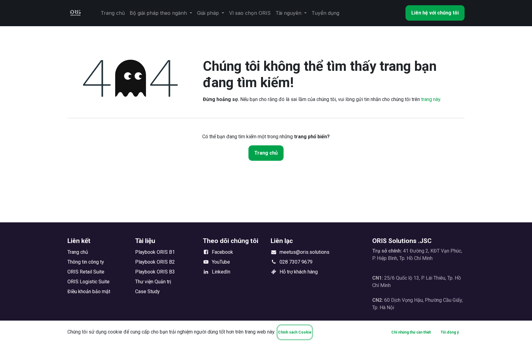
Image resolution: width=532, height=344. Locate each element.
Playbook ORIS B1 (155, 252)
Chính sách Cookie (295, 332)
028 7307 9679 (296, 262)
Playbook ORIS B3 (155, 272)
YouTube (221, 262)
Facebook (222, 252)
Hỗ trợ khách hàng (299, 272)
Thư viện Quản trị (153, 282)
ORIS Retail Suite (85, 272)
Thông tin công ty (85, 262)
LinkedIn (221, 272)
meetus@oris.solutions (304, 252)
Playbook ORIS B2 (155, 262)
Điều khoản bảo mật (88, 291)
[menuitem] (112, 13)
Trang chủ (266, 153)
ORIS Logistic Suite (88, 282)
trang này (430, 99)
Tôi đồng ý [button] (450, 332)
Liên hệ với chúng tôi (435, 13)
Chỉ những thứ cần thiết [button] (411, 332)
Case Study (147, 291)
